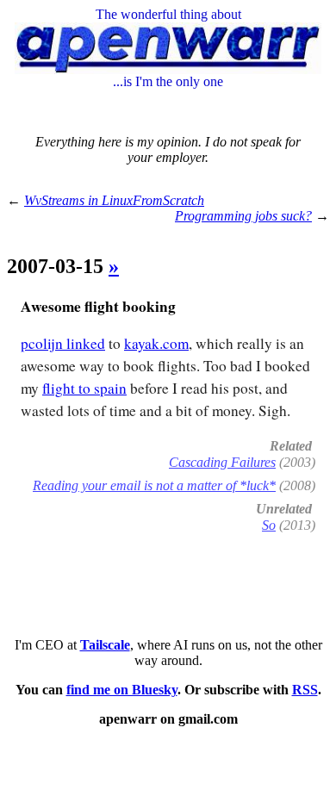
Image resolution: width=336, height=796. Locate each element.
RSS (305, 689)
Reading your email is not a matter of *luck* (154, 485)
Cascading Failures (222, 462)
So (269, 525)
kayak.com (156, 343)
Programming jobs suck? (243, 215)
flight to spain (84, 388)
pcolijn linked (63, 343)
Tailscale (105, 644)
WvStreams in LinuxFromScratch (114, 200)
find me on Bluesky (121, 689)
